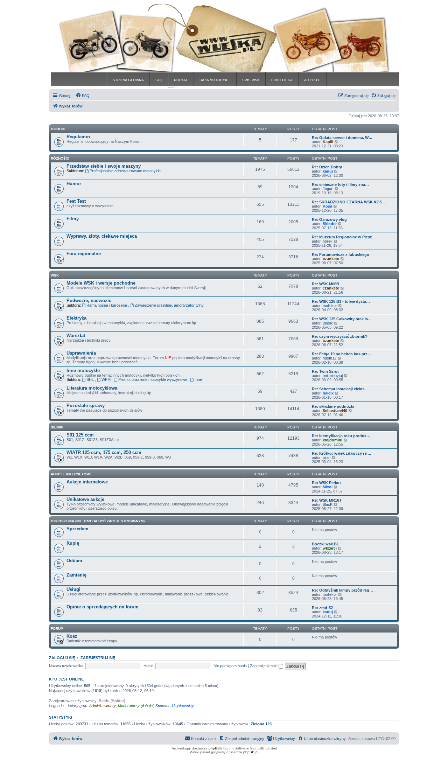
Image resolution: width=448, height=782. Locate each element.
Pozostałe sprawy (85, 405)
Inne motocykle (83, 370)
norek (327, 241)
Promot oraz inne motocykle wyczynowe (153, 379)
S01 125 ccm (80, 435)
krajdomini (332, 440)
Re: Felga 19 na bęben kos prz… (341, 354)
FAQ (158, 80)
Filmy (72, 218)
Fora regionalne (83, 253)
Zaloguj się (62, 658)
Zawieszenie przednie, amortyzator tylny (169, 305)
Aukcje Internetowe (71, 474)
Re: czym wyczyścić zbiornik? (340, 336)
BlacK (327, 504)
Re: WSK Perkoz (327, 483)
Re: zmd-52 (322, 608)
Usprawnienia (81, 353)
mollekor (330, 305)
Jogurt (328, 189)
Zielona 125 (261, 724)
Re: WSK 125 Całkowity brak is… (342, 319)
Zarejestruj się (97, 658)
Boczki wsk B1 (325, 544)
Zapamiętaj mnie (264, 666)
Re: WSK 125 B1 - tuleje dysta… (341, 301)
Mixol (327, 487)
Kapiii (328, 142)
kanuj (328, 171)
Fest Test (76, 201)
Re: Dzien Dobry (327, 167)
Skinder (330, 224)
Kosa (327, 206)
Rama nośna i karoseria (107, 305)
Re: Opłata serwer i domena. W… (342, 137)
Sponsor (162, 706)
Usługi (73, 589)
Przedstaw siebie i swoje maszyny (103, 166)
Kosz (71, 636)
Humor (73, 183)
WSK (55, 275)
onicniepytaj (333, 375)
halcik (328, 393)
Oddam (74, 560)
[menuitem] (83, 95)
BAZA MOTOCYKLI (215, 80)
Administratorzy (102, 706)
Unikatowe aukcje (85, 499)
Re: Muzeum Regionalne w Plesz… (344, 237)
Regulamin (78, 136)
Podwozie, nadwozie (88, 300)
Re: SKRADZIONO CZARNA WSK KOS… (349, 202)
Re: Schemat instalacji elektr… (340, 389)
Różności (60, 158)
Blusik (328, 323)
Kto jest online (66, 679)
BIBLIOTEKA (282, 80)
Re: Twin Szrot (325, 371)
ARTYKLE (312, 80)
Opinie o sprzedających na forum (102, 606)
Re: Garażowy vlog (329, 219)
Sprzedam (77, 528)
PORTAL (181, 80)
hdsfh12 (329, 358)
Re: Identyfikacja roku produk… (341, 436)
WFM (107, 379)
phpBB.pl (250, 752)
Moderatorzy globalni (135, 706)
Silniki (57, 427)
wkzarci (330, 548)
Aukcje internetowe (87, 481)
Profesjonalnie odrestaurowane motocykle (125, 171)
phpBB (214, 748)
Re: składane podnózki (333, 406)
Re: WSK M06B (325, 284)
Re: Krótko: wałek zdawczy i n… (341, 453)
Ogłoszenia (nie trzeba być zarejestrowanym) (98, 521)
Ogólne (58, 129)
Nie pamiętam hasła (230, 666)
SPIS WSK (251, 80)
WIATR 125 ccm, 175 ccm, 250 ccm (103, 452)
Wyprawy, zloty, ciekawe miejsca (101, 236)
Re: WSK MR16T (327, 500)
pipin (326, 457)
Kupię (72, 543)
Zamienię (76, 575)
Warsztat (75, 335)
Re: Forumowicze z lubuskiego (340, 254)
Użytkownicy (183, 706)
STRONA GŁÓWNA (128, 80)
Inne (198, 379)
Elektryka (76, 318)
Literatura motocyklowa (91, 388)
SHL (90, 379)
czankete (331, 259)
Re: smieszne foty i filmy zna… (340, 184)
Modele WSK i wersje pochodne (100, 283)
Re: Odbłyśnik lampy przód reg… (342, 590)
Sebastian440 (335, 411)
